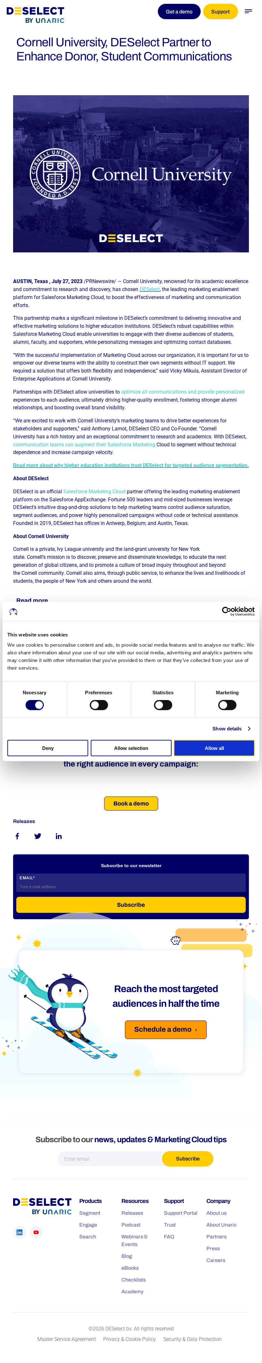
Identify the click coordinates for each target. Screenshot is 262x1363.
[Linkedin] (19, 1232)
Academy (132, 1291)
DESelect (150, 289)
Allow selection (131, 748)
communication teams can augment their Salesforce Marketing (84, 445)
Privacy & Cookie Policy (129, 1339)
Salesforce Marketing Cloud (94, 492)
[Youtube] (36, 1232)
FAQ (169, 1236)
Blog (126, 1256)
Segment (89, 1213)
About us (216, 1213)
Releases (132, 1213)
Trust (170, 1225)
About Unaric (221, 1225)
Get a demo (179, 11)
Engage (88, 1225)
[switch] (99, 705)
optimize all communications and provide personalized (182, 392)
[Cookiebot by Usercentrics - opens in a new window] (227, 611)
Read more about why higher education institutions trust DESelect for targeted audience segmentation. (131, 465)
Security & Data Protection (192, 1339)
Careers (215, 1260)
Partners (216, 1236)
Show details (227, 728)
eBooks (130, 1268)
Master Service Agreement (66, 1339)
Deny (48, 748)
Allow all (214, 748)
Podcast (131, 1225)
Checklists (133, 1279)
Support (220, 11)
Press (213, 1248)
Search (87, 1236)
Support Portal (180, 1213)
